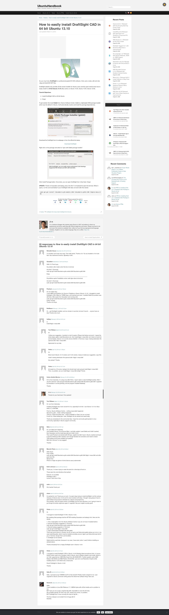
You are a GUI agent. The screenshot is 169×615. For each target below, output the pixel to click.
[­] (84, 1)
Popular (118, 104)
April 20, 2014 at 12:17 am (58, 366)
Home (39, 13)
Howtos (42, 212)
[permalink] (101, 212)
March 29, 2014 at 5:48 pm (62, 449)
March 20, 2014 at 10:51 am (56, 427)
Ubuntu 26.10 (46, 13)
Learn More (109, 612)
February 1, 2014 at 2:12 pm (59, 308)
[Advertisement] (53, 47)
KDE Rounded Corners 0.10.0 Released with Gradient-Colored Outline (120, 71)
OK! (98, 612)
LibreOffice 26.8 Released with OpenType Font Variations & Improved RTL (120, 33)
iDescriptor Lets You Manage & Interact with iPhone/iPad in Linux (121, 63)
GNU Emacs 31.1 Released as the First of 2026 (120, 40)
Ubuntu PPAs (60, 13)
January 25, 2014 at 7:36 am (59, 289)
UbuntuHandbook (49, 6)
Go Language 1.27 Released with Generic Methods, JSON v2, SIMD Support (121, 55)
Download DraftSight (70, 144)
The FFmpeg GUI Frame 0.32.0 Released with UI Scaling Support (119, 180)
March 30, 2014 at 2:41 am (62, 330)
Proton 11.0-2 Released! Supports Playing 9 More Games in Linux (120, 85)
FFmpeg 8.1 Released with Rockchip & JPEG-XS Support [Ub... (120, 143)
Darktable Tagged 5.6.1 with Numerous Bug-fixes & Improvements (121, 47)
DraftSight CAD (50, 212)
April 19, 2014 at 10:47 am (57, 493)
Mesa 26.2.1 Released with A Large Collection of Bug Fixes (121, 78)
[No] (167, 612)
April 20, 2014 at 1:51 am (57, 551)
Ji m (113, 188)
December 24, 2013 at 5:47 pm (63, 251)
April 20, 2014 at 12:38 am (57, 509)
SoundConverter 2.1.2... (47, 237)
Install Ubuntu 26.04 (71, 13)
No (102, 612)
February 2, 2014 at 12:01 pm (58, 319)
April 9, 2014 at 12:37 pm (56, 484)
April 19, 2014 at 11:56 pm (58, 349)
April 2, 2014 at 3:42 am (61, 466)
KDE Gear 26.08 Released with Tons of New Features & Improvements (121, 93)
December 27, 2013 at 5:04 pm (60, 261)
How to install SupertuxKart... (92, 237)
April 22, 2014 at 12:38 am (58, 572)
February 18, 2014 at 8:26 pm (67, 377)
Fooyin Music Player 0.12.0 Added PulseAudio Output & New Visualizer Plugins (120, 170)
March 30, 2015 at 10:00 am (59, 582)
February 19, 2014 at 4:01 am (58, 392)
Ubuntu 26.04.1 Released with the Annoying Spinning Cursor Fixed (120, 25)
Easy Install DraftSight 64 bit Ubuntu (62, 212)
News (53, 13)
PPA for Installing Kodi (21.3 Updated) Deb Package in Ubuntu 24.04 (120, 189)
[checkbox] (164, 4)
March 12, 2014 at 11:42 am (61, 401)
